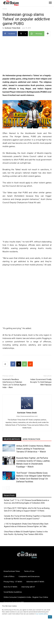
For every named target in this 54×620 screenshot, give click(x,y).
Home (5, 9)
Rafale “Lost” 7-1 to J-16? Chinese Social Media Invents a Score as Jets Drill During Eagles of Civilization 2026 (26, 501)
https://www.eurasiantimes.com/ (27, 416)
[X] (18, 364)
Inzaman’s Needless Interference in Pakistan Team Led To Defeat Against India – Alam (14, 383)
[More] (47, 33)
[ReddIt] (30, 364)
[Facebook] (12, 364)
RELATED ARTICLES (12, 439)
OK (50, 616)
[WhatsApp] (24, 364)
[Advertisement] (27, 55)
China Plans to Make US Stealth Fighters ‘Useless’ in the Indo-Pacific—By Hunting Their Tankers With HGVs (26, 533)
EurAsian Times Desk (12, 28)
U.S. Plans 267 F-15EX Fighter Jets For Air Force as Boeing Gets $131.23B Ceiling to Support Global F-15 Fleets (26, 509)
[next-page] (8, 488)
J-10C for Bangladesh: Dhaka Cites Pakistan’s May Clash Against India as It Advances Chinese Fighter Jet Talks (26, 525)
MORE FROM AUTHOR (31, 439)
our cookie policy (42, 614)
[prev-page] (4, 488)
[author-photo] (27, 409)
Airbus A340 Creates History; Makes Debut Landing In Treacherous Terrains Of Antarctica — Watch (33, 449)
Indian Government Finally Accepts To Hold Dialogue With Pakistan (40, 382)
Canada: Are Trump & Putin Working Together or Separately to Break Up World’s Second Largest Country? (27, 517)
